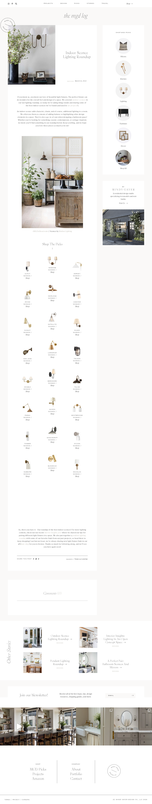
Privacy (16, 799)
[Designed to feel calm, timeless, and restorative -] (133, 726)
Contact (76, 778)
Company (76, 764)
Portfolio (76, 774)
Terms (7, 799)
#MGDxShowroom (40, 231)
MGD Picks (38, 769)
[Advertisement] (52, 501)
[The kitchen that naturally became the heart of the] (57, 726)
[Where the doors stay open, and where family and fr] (19, 726)
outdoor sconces (79, 100)
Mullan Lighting (65, 231)
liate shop (25, 544)
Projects (38, 774)
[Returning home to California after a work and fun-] (95, 726)
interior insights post (53, 532)
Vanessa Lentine (81, 559)
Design (70, 81)
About (76, 769)
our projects (72, 105)
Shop (128, 4)
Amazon (38, 778)
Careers (26, 799)
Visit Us (122, 203)
